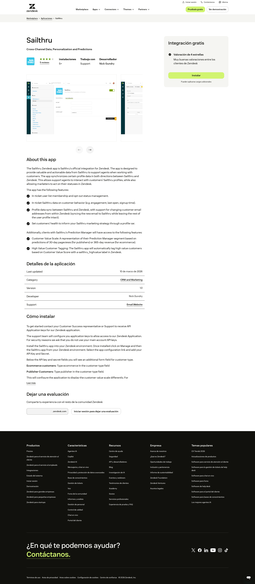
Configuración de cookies (87, 577)
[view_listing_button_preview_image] (72, 108)
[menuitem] (223, 2)
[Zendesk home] (33, 8)
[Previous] (79, 150)
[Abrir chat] (248, 577)
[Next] (90, 150)
